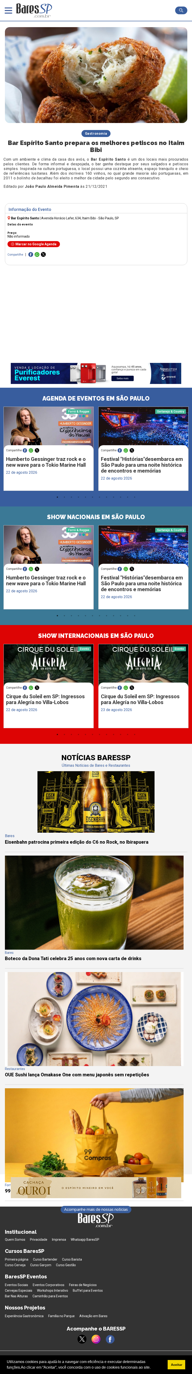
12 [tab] (134, 497)
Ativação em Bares (93, 1316)
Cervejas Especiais (18, 1290)
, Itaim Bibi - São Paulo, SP (80, 218)
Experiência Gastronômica (24, 1316)
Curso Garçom (40, 1265)
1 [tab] (57, 497)
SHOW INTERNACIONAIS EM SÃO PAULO (96, 635)
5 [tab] (85, 497)
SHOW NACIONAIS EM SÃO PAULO (96, 517)
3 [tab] (71, 497)
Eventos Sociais (16, 1285)
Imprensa (59, 1239)
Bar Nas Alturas (16, 1296)
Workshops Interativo (52, 1290)
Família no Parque (61, 1316)
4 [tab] (78, 497)
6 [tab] (92, 497)
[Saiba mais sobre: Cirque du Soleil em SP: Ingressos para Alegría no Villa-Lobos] (48, 667)
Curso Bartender (45, 1259)
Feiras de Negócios (83, 1285)
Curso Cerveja (15, 1265)
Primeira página (16, 1259)
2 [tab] (64, 497)
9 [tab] (113, 497)
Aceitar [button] (176, 1365)
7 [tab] (99, 497)
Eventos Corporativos (48, 1285)
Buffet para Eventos (88, 1290)
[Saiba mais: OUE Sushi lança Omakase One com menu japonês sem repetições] (94, 1065)
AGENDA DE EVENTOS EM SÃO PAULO (96, 398)
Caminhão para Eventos (50, 1296)
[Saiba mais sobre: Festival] (143, 430)
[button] (152, 1368)
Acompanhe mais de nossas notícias (96, 1209)
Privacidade (38, 1239)
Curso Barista (72, 1259)
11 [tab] (127, 497)
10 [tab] (120, 497)
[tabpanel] (48, 450)
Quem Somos (15, 1239)
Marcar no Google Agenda (35, 244)
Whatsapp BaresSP (85, 1239)
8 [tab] (106, 497)
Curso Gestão (66, 1265)
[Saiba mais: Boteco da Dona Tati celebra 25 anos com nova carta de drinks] (94, 948)
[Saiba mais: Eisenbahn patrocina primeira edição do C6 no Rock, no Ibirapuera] (96, 831)
